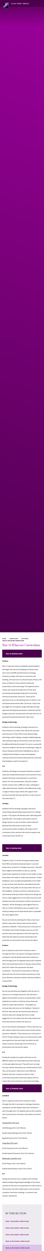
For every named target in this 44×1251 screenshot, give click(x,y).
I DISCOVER (24, 638)
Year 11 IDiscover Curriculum (13, 641)
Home (4, 638)
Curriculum (13, 638)
